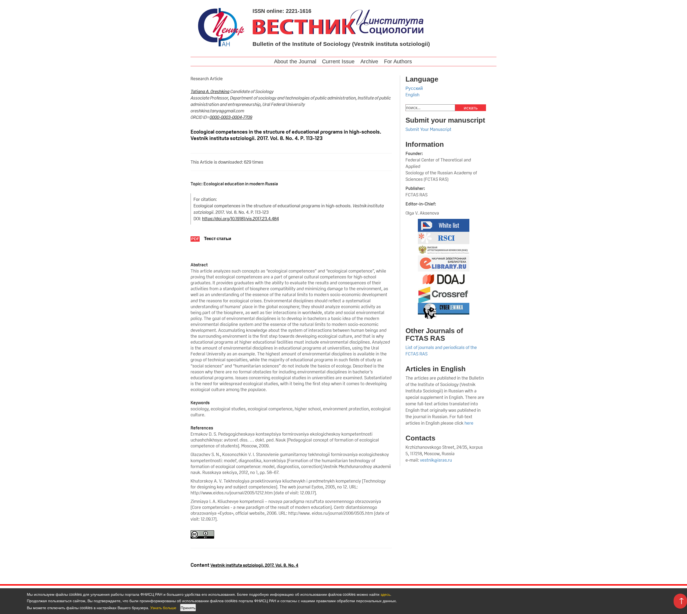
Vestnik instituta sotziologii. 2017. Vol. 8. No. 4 (254, 565)
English (412, 95)
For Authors (398, 61)
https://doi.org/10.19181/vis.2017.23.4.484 (240, 219)
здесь (385, 594)
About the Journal (295, 61)
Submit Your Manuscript (428, 129)
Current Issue (338, 61)
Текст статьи (217, 238)
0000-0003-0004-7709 (231, 117)
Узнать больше (163, 607)
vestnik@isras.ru (436, 460)
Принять (188, 607)
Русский (414, 88)
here (469, 423)
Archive (369, 61)
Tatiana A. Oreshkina (210, 91)
